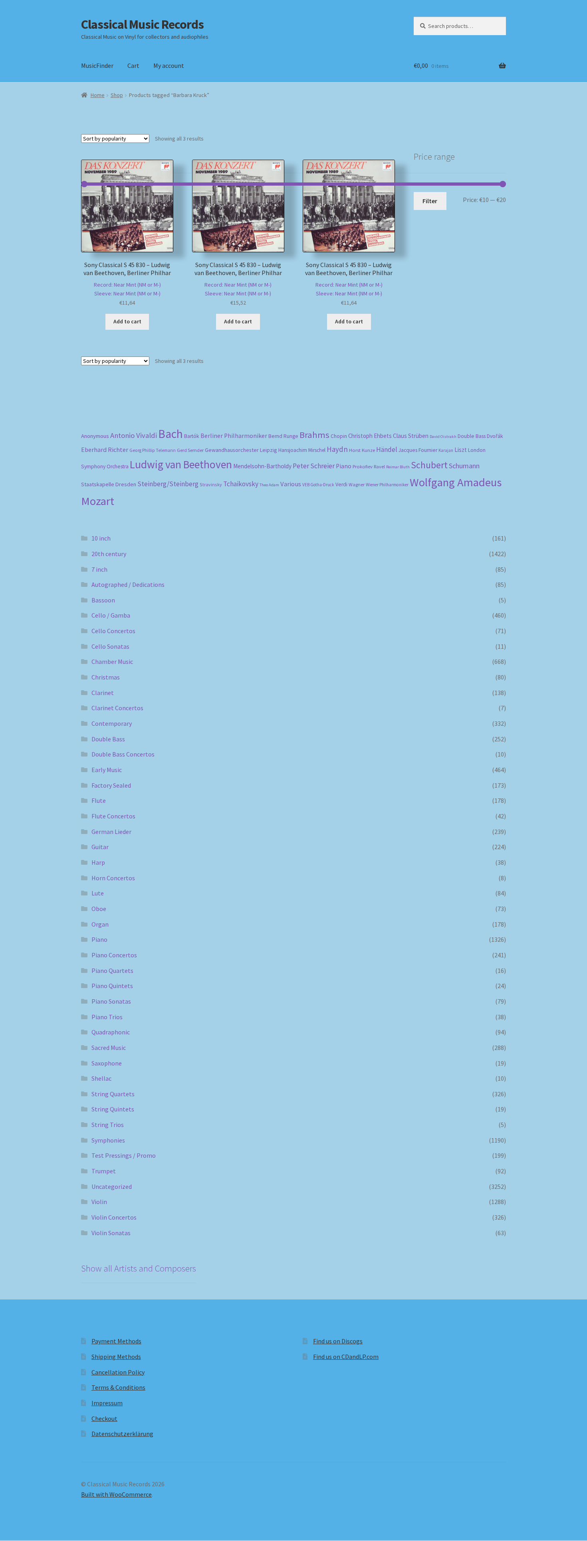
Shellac (101, 1078)
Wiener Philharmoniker (387, 484)
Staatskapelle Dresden (108, 484)
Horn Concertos (113, 878)
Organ (100, 924)
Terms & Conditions (118, 1387)
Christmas (105, 677)
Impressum (107, 1403)
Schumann (464, 465)
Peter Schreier (314, 466)
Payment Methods (116, 1341)
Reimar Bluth (398, 466)
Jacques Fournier (418, 450)
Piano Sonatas (111, 1001)
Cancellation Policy (118, 1372)
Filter (429, 201)
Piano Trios (107, 1017)
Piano (343, 466)
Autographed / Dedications (128, 584)
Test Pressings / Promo (123, 1155)
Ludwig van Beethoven (181, 464)
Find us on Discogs (338, 1341)
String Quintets (112, 1109)
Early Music (106, 770)
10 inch (101, 538)
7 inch (99, 569)
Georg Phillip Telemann (152, 450)
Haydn (337, 449)
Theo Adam (269, 484)
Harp (98, 862)
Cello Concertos (113, 631)
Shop (117, 95)
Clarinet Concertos (117, 708)
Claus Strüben (410, 436)
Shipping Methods (116, 1357)
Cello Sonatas (110, 646)
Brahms (314, 434)
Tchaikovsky (240, 483)
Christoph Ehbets (370, 436)
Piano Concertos (114, 955)
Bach (170, 433)
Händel (386, 449)
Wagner (357, 484)
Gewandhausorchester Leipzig (241, 450)
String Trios (107, 1125)
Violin (99, 1202)
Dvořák (495, 436)
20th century (108, 554)
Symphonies (108, 1140)
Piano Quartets (112, 971)
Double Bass (472, 436)
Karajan (445, 450)
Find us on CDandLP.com (346, 1357)
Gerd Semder (190, 450)
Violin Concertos (114, 1217)
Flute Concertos (113, 816)
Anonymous (95, 436)
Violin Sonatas (111, 1233)
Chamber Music (112, 662)
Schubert (429, 465)
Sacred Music (108, 1048)
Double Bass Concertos (123, 754)
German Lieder (111, 832)
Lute (97, 893)
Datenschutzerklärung (122, 1434)
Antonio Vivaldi (133, 435)
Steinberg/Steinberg (167, 483)
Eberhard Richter (104, 450)
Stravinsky (211, 484)
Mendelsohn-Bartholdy (262, 466)
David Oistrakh (443, 436)
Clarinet (102, 693)
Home (98, 95)
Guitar (100, 847)
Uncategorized (111, 1186)
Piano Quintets (112, 986)
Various (290, 484)
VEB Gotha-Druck (318, 484)
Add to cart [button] (127, 321)
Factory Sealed (111, 785)
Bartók (191, 436)
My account (168, 65)
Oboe (98, 909)
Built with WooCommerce (116, 1494)
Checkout (104, 1418)
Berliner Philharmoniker (233, 436)
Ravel (379, 466)
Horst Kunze (362, 450)
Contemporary (111, 723)
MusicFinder (97, 65)
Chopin (339, 436)
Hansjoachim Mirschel (301, 450)
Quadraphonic (110, 1032)
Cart (133, 65)
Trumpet (103, 1171)
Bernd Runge (283, 436)
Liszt (460, 450)
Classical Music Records (142, 24)
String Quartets (113, 1094)
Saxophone (106, 1063)
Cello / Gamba (110, 615)
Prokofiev (363, 466)
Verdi (341, 484)
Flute (98, 800)
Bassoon (103, 600)
